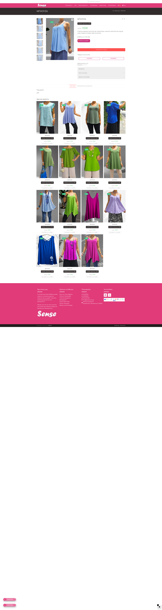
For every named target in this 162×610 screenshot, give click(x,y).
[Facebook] (105, 295)
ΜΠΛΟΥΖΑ (123, 10)
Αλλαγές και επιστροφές (65, 305)
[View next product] (124, 19)
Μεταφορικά (81, 68)
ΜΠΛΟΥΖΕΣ (84, 64)
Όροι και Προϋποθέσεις (66, 294)
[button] (72, 20)
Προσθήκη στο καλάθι (101, 49)
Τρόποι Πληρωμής (64, 303)
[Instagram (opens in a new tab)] (125, 5)
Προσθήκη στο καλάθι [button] (47, 143)
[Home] (113, 10)
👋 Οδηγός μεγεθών (83, 40)
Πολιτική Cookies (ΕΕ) (65, 296)
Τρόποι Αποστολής (64, 301)
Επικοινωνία (122, 325)
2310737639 (89, 58)
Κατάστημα (116, 325)
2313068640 (113, 58)
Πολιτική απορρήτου (65, 298)
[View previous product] (122, 19)
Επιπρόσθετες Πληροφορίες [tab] (84, 86)
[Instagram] (109, 295)
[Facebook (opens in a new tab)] (123, 5)
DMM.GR (50, 325)
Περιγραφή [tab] (73, 86)
